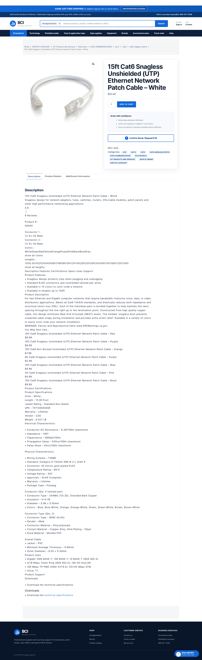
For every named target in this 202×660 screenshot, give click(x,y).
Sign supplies (96, 33)
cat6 (124, 47)
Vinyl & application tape (74, 33)
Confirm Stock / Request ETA (143, 138)
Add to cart (127, 104)
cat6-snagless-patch (138, 47)
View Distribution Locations (134, 9)
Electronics (82, 47)
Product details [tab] (53, 176)
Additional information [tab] (78, 176)
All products (18, 33)
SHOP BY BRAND (146, 159)
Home (26, 47)
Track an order (129, 639)
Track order (159, 33)
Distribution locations (166, 639)
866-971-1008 (164, 643)
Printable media (52, 33)
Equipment (112, 33)
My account (128, 643)
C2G (124, 152)
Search (161, 23)
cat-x (117, 47)
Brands (125, 33)
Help (171, 33)
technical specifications (59, 595)
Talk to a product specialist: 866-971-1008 (174, 14)
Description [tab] (34, 176)
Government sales (141, 33)
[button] (93, 64)
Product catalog (95, 643)
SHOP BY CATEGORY (41, 47)
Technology (34, 33)
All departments (95, 635)
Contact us (128, 635)
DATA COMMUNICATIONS (101, 47)
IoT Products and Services (64, 47)
